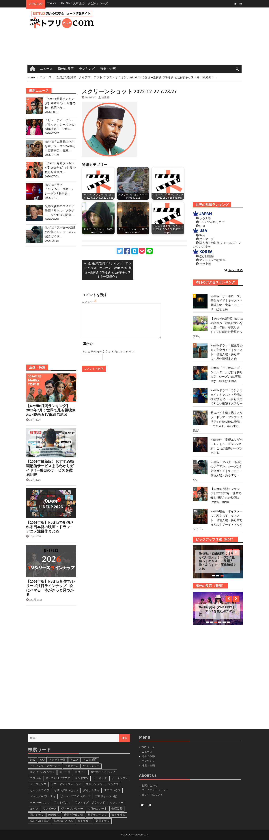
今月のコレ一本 (97, 808)
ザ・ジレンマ (38, 784)
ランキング (87, 69)
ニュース (46, 69)
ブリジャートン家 (106, 796)
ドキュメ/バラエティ (43, 796)
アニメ (74, 759)
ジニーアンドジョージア (66, 784)
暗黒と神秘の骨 (73, 814)
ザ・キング (100, 778)
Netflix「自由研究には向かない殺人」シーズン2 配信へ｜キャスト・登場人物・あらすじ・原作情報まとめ (217, 560)
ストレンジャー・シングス (102, 784)
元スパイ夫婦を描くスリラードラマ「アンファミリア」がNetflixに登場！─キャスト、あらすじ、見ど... (218, 421)
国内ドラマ (37, 814)
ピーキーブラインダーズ (75, 796)
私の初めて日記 (39, 820)
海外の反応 (66, 69)
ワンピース (50, 808)
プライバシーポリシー (155, 790)
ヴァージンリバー (72, 808)
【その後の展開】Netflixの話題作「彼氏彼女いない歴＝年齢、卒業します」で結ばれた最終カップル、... (218, 327)
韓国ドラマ (103, 820)
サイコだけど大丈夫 (58, 778)
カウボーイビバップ (102, 772)
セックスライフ (39, 790)
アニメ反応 (90, 759)
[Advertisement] (173, 36)
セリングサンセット (66, 790)
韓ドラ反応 (84, 820)
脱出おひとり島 (63, 820)
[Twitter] (235, 3)
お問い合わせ (150, 785)
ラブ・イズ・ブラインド (90, 802)
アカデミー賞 (57, 759)
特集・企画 (108, 69)
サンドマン (82, 778)
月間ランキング (97, 814)
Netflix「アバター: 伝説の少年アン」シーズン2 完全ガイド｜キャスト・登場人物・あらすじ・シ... (218, 470)
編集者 (105, 97)
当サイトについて (154, 794)
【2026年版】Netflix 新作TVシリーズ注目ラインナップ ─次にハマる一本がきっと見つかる (50, 588)
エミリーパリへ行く (42, 772)
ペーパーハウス (39, 802)
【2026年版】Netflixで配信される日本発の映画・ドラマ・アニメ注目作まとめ (50, 526)
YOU (42, 759)
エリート (80, 772)
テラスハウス (112, 790)
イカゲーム (72, 766)
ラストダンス (62, 802)
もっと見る (235, 270)
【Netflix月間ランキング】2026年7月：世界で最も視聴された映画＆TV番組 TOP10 (51, 410)
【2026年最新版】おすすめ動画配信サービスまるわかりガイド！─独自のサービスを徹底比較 (50, 468)
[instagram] (240, 3)
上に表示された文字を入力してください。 (109, 352)
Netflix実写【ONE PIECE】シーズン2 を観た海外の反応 (217, 611)
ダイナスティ (91, 790)
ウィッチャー (91, 766)
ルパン (34, 808)
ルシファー (116, 802)
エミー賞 (64, 772)
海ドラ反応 (118, 814)
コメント (88, 302)
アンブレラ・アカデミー (45, 766)
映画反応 (53, 814)
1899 (32, 759)
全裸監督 (116, 808)
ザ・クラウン (119, 778)
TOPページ (148, 747)
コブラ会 (35, 778)
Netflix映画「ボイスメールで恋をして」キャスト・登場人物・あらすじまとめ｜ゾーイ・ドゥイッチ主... (218, 520)
